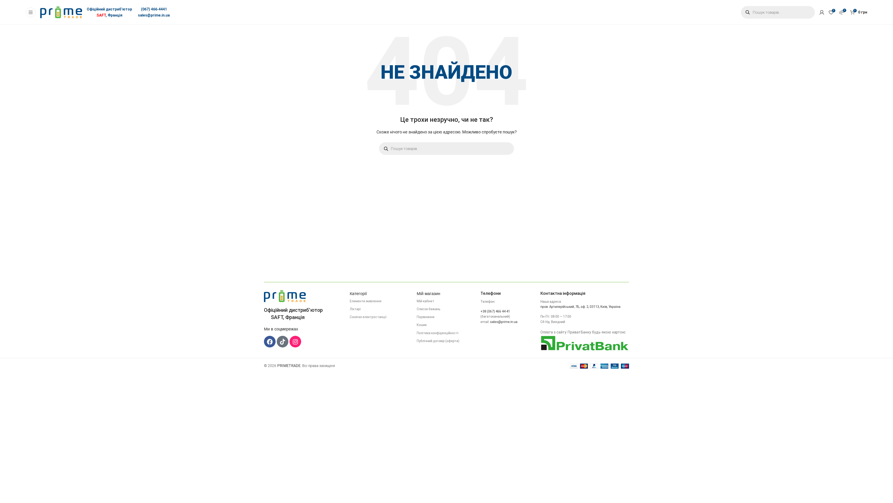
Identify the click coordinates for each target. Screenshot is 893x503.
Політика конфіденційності (437, 333)
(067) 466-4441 (154, 9)
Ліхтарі (355, 309)
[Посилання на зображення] (285, 296)
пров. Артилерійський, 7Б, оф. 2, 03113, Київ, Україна (580, 307)
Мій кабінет (425, 301)
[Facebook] (270, 341)
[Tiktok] (282, 341)
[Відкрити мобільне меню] (30, 12)
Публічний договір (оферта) (438, 341)
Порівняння (425, 317)
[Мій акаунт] (821, 12)
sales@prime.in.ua (154, 15)
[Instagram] (295, 341)
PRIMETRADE (288, 366)
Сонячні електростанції (368, 317)
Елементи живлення (365, 301)
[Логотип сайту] (61, 12)
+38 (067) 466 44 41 (495, 311)
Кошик (422, 325)
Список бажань (428, 309)
